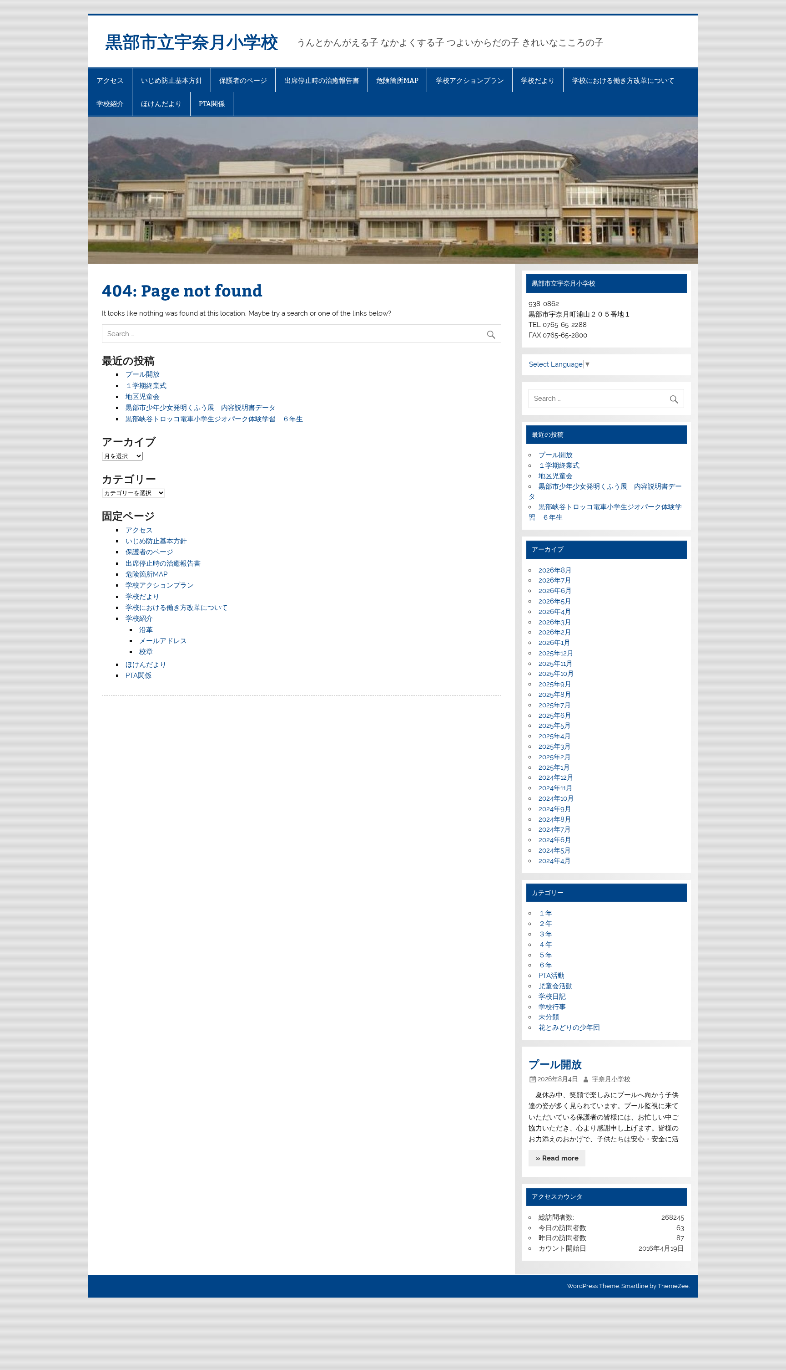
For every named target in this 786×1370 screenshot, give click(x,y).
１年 (545, 913)
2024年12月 (556, 777)
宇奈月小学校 (611, 1079)
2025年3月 (555, 746)
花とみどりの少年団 (569, 1027)
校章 (146, 652)
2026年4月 (555, 612)
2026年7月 (555, 580)
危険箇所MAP (397, 80)
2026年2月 (555, 632)
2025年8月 (555, 694)
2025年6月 (555, 715)
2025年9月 (555, 684)
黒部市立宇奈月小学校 (192, 41)
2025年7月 (555, 705)
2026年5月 (555, 601)
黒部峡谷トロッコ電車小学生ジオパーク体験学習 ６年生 (214, 419)
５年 (545, 955)
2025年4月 (555, 736)
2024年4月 (555, 861)
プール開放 (143, 374)
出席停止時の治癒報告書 (321, 80)
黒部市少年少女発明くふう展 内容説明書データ (201, 408)
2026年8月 (555, 570)
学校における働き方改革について (623, 80)
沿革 (146, 630)
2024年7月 (555, 829)
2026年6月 (555, 591)
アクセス (110, 80)
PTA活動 (551, 975)
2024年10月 (556, 798)
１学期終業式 (146, 386)
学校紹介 (110, 103)
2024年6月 (555, 840)
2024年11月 (556, 788)
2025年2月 (555, 757)
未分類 (549, 1017)
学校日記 (552, 996)
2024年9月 (555, 809)
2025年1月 (554, 767)
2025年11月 (556, 663)
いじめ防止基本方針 (171, 80)
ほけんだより (161, 103)
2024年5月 (555, 850)
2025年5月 (555, 725)
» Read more (557, 1158)
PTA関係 (212, 103)
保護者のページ (243, 80)
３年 (545, 934)
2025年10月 (556, 674)
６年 (549, 965)
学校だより (538, 80)
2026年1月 (554, 643)
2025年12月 (556, 653)
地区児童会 (143, 397)
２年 (545, 924)
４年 (545, 945)
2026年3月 (555, 622)
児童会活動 (556, 986)
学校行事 (552, 1007)
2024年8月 (555, 819)
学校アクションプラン (470, 80)
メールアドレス (163, 641)
